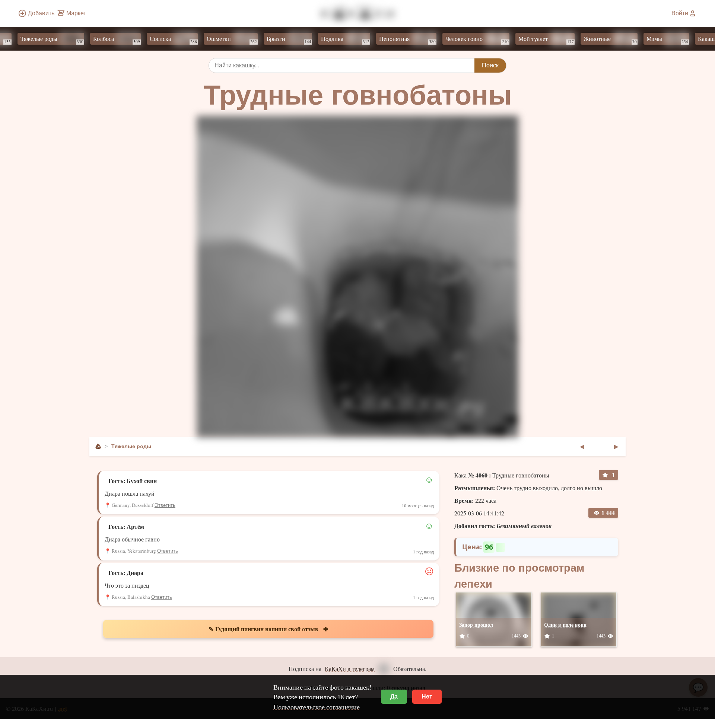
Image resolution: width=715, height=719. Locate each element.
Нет (427, 696)
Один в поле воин (565, 625)
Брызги (299, 39)
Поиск (490, 65)
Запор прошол (476, 625)
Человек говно (487, 39)
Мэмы (678, 39)
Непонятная (418, 39)
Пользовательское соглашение (316, 706)
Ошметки (242, 39)
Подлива (355, 39)
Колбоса (127, 39)
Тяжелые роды (62, 39)
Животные (620, 39)
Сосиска (183, 39)
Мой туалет (556, 39)
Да (394, 696)
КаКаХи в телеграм (350, 668)
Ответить (165, 505)
